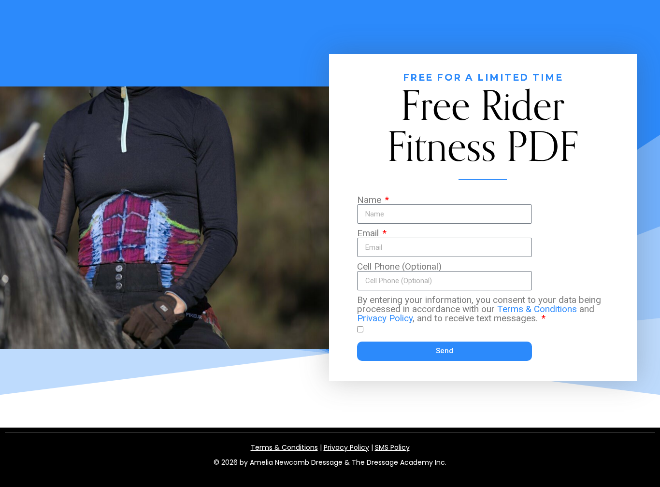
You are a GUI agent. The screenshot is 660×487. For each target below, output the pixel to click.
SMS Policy (392, 447)
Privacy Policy (385, 318)
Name (370, 199)
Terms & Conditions (537, 309)
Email (369, 233)
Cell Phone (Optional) (399, 266)
